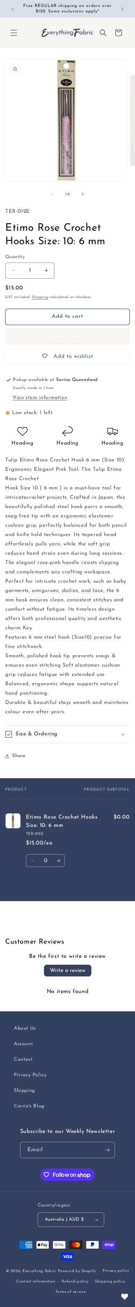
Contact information (35, 1282)
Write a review (68, 970)
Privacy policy (115, 1271)
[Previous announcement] (12, 9)
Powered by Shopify (77, 1271)
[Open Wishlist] (125, 1297)
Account (23, 1044)
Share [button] (19, 756)
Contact (23, 1059)
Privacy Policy (30, 1075)
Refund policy (75, 1282)
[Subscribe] (107, 1150)
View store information (40, 397)
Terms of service (70, 1292)
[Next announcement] (122, 9)
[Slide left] (52, 194)
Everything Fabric (39, 1271)
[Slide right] (82, 194)
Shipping (40, 297)
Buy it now (67, 336)
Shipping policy (110, 1282)
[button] (13, 32)
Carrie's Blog (29, 1106)
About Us (25, 1028)
